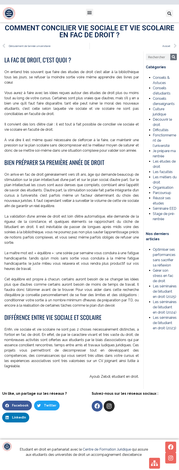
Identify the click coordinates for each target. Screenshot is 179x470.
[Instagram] (109, 406)
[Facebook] (97, 406)
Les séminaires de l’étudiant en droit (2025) (165, 291)
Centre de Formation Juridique (107, 449)
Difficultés (161, 130)
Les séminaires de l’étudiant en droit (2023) (165, 323)
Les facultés (163, 172)
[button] (89, 12)
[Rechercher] (173, 57)
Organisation (163, 187)
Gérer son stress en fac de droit (163, 275)
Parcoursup (162, 193)
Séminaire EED (164, 208)
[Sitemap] (154, 463)
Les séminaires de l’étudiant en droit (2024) (165, 307)
